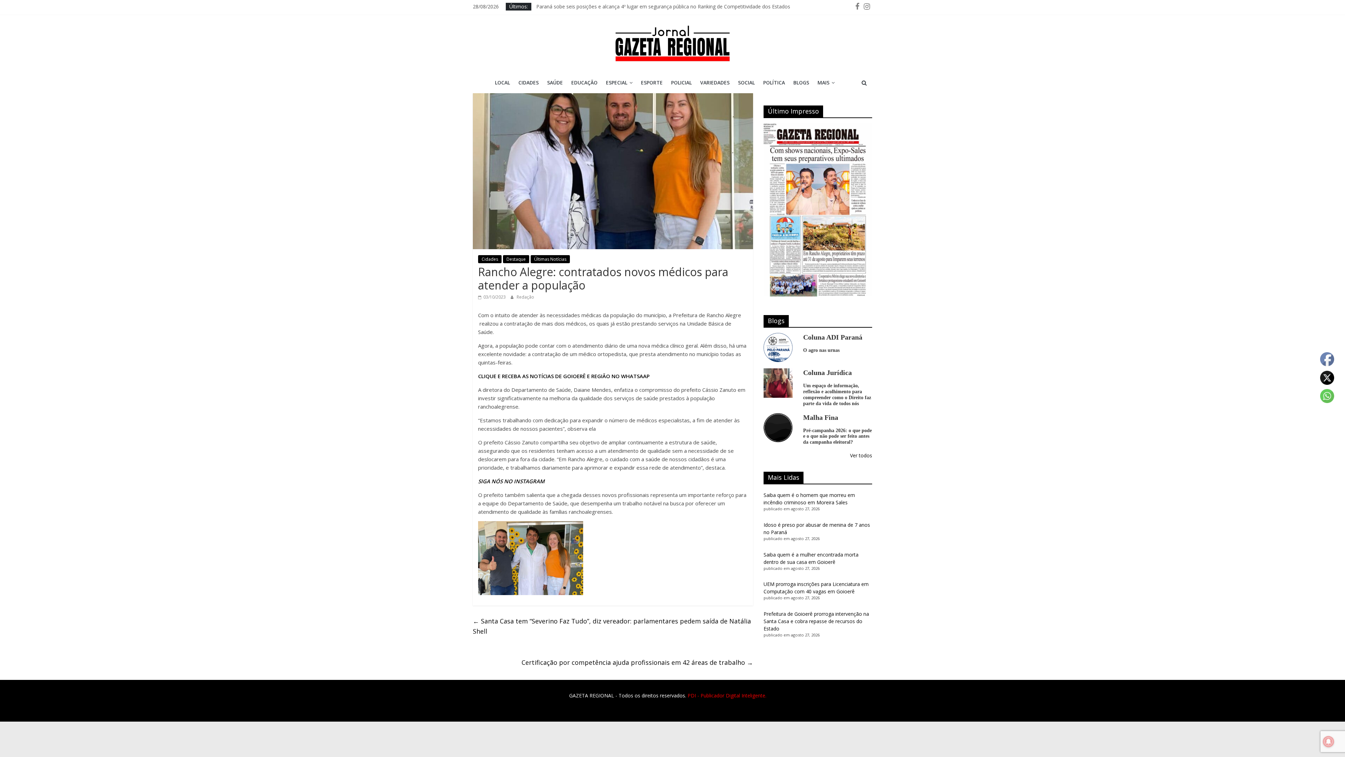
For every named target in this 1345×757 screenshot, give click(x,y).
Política (774, 82)
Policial (681, 82)
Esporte (652, 82)
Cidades (528, 82)
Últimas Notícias (550, 259)
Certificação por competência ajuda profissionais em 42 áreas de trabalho (637, 662)
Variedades (715, 82)
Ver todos (861, 455)
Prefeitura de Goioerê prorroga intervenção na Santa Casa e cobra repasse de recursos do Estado (816, 621)
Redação (525, 297)
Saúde (555, 82)
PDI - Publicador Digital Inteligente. (727, 695)
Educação (584, 82)
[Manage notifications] (1328, 741)
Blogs (801, 82)
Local (502, 82)
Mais (823, 82)
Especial (616, 82)
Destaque (516, 259)
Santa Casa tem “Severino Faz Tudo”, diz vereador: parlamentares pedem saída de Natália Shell (612, 626)
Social (746, 82)
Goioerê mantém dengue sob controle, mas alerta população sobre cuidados (624, 6)
